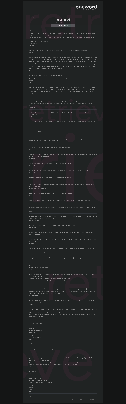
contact (73, 399)
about (85, 399)
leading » (92, 17)
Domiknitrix (32, 343)
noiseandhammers (34, 366)
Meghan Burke (33, 295)
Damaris (31, 45)
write (87, 9)
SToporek (32, 107)
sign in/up (93, 9)
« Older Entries (33, 30)
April (30, 116)
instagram (92, 399)
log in (66, 25)
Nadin (30, 269)
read (83, 9)
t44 (30, 391)
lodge (33, 17)
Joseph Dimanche (34, 234)
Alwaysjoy (32, 304)
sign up (60, 25)
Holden (31, 318)
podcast (79, 399)
